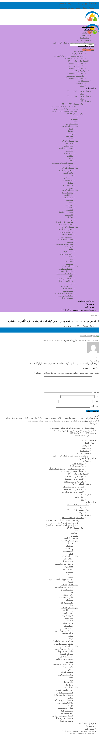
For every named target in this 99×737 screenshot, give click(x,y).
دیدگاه (95, 392)
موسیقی (70, 283)
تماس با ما (89, 307)
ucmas (71, 202)
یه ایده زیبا (94, 361)
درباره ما (90, 304)
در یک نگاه (84, 101)
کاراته (71, 158)
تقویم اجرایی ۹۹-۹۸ (80, 71)
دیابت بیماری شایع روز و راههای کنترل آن (69, 56)
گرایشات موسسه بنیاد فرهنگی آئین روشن (71, 43)
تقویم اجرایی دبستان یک (75, 73)
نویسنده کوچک (68, 251)
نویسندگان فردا (67, 298)
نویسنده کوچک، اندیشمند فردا (62, 163)
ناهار (82, 86)
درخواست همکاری (86, 301)
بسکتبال (70, 131)
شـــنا (71, 129)
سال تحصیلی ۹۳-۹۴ (69, 227)
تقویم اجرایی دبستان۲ (76, 66)
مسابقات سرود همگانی (65, 278)
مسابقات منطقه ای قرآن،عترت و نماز (64, 106)
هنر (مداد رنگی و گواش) (64, 222)
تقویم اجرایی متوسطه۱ (75, 68)
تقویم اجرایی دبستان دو (75, 76)
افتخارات (90, 88)
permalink (58, 340)
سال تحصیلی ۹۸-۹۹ (75, 114)
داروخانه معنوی (95, 315)
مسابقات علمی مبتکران (64, 273)
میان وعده (80, 83)
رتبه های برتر (68, 153)
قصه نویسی (69, 136)
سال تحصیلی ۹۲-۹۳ (69, 266)
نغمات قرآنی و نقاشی (65, 239)
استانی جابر (69, 143)
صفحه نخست (88, 27)
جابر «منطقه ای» (67, 180)
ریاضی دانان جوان (66, 254)
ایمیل (96, 401)
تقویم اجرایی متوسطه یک (74, 78)
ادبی (71, 175)
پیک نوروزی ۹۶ (68, 185)
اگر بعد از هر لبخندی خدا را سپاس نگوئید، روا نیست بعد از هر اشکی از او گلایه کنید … (63, 363)
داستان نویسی (68, 291)
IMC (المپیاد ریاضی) (66, 281)
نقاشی (70, 160)
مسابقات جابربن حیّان (65, 295)
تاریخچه (85, 33)
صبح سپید (69, 200)
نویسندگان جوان (67, 237)
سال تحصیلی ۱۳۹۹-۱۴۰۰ (73, 104)
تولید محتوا (69, 261)
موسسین (85, 35)
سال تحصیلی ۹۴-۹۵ (69, 190)
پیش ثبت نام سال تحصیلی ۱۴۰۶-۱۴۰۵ (77, 310)
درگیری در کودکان (77, 53)
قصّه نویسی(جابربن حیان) (64, 293)
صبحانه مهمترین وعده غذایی (73, 58)
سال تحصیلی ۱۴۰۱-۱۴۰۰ (78, 91)
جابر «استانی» (68, 178)
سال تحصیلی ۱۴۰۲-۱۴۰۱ (78, 96)
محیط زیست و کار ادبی (65, 224)
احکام (71, 276)
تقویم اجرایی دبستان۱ (76, 63)
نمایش (70, 249)
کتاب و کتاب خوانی (86, 46)
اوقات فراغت (79, 51)
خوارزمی (70, 242)
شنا (77, 116)
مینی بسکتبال (68, 146)
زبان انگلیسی (68, 195)
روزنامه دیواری (68, 288)
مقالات (86, 49)
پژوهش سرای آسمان (65, 148)
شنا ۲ (71, 138)
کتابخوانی (70, 210)
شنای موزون (68, 215)
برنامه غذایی (83, 81)
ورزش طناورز (68, 205)
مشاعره (75, 121)
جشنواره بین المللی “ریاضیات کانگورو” (64, 111)
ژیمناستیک (74, 119)
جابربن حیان (69, 246)
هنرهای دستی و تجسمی (64, 244)
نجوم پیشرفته (68, 197)
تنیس (71, 259)
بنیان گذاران (89, 30)
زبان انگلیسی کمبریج (65, 269)
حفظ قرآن (69, 151)
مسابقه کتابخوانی (67, 234)
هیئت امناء (84, 38)
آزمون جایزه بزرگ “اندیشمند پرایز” (65, 109)
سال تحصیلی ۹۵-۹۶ (69, 168)
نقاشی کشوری (68, 173)
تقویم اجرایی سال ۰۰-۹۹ (78, 61)
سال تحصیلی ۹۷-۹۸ (69, 126)
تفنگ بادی (69, 217)
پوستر (71, 256)
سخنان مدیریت (82, 40)
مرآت (82, 94)
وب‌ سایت (95, 406)
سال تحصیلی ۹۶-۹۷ (69, 141)
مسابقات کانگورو (72, 123)
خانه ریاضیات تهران (66, 232)
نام (97, 397)
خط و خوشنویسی (67, 286)
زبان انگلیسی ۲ (67, 192)
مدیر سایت (69, 326)
